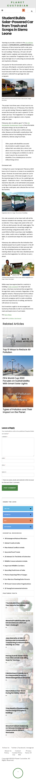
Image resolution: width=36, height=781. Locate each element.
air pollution (29, 42)
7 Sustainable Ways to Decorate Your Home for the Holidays (17, 604)
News (7, 670)
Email (4, 465)
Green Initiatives (10, 600)
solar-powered (13, 286)
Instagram (7, 526)
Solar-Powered (17, 318)
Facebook (7, 514)
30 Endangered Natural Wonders (16, 538)
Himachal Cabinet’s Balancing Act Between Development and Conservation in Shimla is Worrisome (17, 729)
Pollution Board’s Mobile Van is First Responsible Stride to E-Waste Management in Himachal (18, 675)
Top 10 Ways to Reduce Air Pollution (17, 351)
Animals (8, 653)
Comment (5, 436)
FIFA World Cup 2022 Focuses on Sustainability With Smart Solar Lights (16, 381)
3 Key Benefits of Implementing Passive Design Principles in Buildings (17, 710)
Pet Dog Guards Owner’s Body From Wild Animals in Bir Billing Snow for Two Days (17, 658)
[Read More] (6, 607)
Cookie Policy (17, 753)
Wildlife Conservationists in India (16, 561)
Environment (9, 618)
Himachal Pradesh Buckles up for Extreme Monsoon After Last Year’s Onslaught (18, 623)
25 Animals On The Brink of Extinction (17, 556)
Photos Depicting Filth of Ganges (16, 575)
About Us (8, 751)
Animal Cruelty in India (12, 543)
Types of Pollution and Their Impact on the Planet (17, 411)
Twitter (6, 508)
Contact (18, 751)
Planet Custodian (18, 4)
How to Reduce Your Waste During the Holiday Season (15, 692)
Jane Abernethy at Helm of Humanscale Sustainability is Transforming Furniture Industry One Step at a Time (18, 641)
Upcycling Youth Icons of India (15, 570)
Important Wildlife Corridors (15, 565)
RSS (5, 520)
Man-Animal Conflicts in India (14, 547)
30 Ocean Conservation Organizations (18, 584)
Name (4, 458)
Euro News (8, 315)
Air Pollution (11, 318)
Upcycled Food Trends (12, 552)
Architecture (9, 705)
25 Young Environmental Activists (16, 588)
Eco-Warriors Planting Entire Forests (17, 579)
